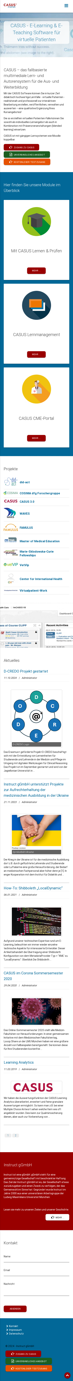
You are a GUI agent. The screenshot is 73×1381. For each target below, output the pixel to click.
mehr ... (59, 1217)
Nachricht (9, 1283)
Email (7, 1270)
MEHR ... (36, 270)
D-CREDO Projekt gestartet (26, 671)
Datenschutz (16, 1333)
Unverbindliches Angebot (29, 154)
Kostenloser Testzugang (29, 162)
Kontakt (13, 1326)
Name (7, 1256)
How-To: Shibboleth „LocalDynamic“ (33, 888)
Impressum (15, 1329)
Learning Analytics (19, 1062)
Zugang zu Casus (23, 147)
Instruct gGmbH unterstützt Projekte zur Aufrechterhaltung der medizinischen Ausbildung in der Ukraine (36, 790)
